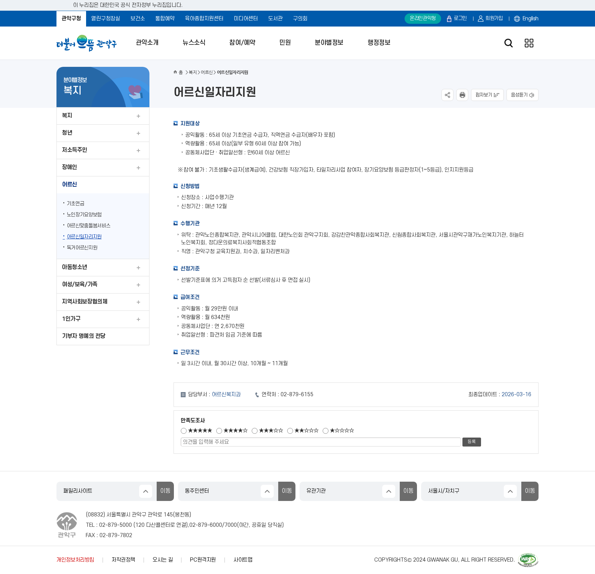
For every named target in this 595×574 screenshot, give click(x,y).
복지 (67, 116)
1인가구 (71, 319)
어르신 (69, 185)
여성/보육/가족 (79, 284)
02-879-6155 (297, 394)
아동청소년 (74, 267)
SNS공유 (447, 95)
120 (140, 525)
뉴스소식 (193, 43)
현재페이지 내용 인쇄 (462, 95)
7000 (231, 525)
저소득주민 (74, 150)
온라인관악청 (423, 18)
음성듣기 (519, 95)
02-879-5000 (115, 525)
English (531, 19)
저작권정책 (123, 560)
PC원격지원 (203, 560)
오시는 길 (163, 560)
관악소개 (147, 43)
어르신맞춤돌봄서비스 (89, 226)
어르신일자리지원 (84, 237)
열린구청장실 (105, 19)
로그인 (460, 18)
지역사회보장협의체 (84, 302)
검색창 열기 (508, 43)
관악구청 (71, 19)
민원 (285, 43)
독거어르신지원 (82, 248)
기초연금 (75, 204)
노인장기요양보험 (84, 215)
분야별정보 (329, 43)
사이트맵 (242, 560)
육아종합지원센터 (204, 19)
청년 (67, 133)
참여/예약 (242, 43)
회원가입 (494, 18)
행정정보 (378, 43)
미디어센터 (246, 19)
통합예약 (165, 19)
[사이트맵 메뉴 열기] (529, 43)
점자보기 (484, 95)
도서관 (275, 19)
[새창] (528, 556)
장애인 (69, 167)
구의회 (300, 19)
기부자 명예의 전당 (83, 336)
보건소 (138, 19)
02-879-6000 (205, 525)
